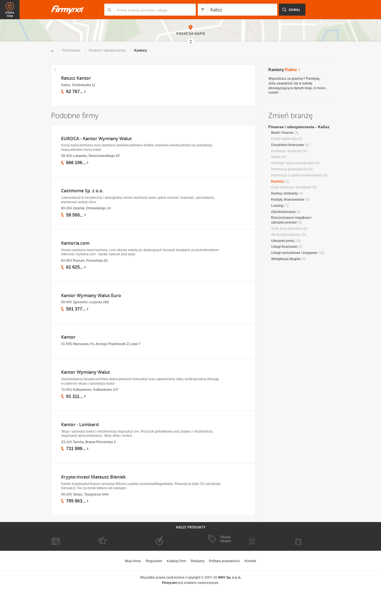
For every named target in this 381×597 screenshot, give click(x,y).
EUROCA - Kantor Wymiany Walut (96, 139)
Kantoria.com (75, 243)
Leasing (277, 206)
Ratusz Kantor (76, 78)
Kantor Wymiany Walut (85, 372)
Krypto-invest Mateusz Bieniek (93, 477)
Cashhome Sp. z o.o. (82, 191)
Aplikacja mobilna (311, 539)
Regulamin (154, 561)
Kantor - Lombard (80, 425)
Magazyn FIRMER (265, 539)
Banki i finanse (282, 133)
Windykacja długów (286, 259)
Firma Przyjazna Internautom (114, 539)
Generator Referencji (167, 539)
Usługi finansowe (284, 247)
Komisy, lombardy (284, 193)
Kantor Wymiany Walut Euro (91, 295)
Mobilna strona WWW (67, 539)
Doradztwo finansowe (287, 145)
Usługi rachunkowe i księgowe (294, 253)
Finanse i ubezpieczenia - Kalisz (298, 127)
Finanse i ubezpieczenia (107, 50)
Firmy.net (67, 9)
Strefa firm (9, 14)
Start (52, 51)
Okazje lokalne (225, 539)
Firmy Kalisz (71, 50)
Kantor (68, 337)
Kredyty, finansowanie (287, 200)
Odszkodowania (283, 212)
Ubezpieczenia (282, 241)
